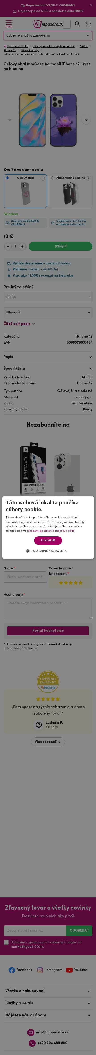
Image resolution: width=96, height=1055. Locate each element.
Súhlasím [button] (48, 540)
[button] (47, 550)
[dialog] (48, 527)
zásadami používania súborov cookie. (51, 531)
